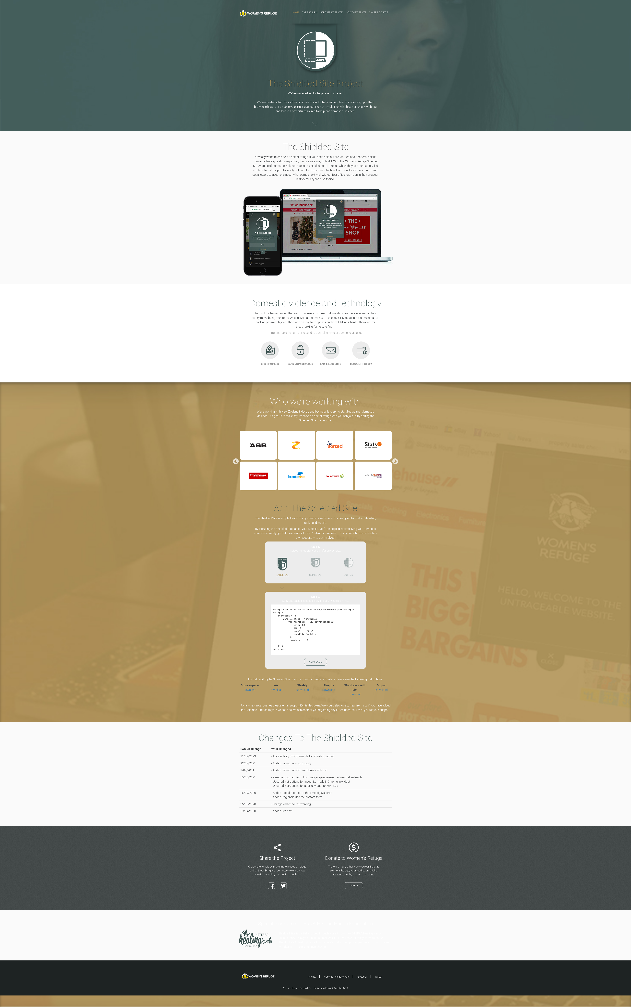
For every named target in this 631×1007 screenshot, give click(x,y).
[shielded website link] (258, 976)
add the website (356, 12)
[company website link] (258, 445)
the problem (309, 12)
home (295, 12)
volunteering (357, 870)
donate (354, 885)
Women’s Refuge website (336, 976)
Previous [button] (236, 461)
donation (369, 874)
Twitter (378, 976)
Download (249, 690)
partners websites (332, 12)
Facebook (362, 976)
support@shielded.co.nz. (305, 705)
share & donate (378, 12)
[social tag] (271, 885)
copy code (315, 661)
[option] (258, 461)
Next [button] (395, 461)
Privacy (312, 976)
